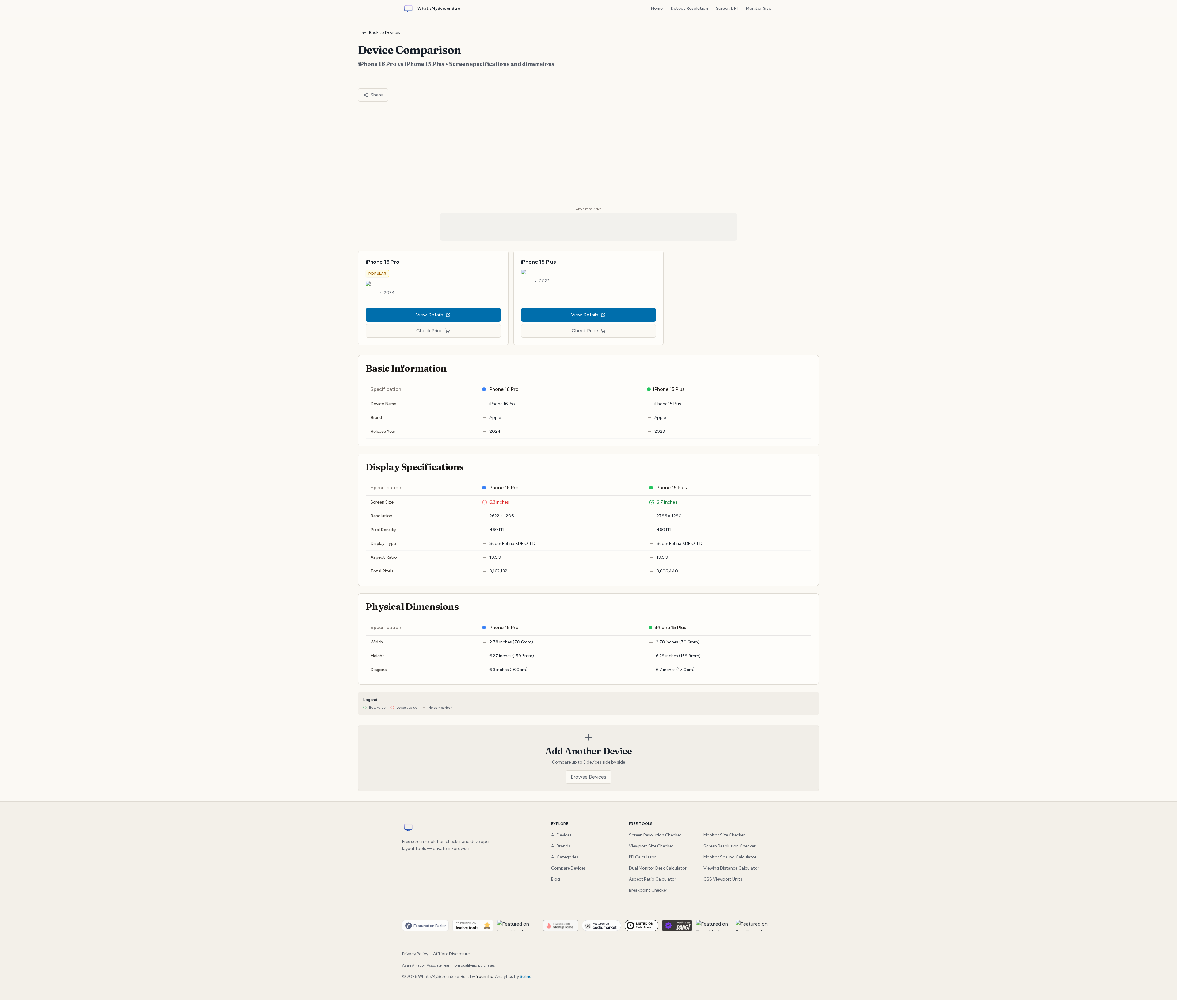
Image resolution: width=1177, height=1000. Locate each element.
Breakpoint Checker (648, 890)
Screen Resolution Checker (655, 835)
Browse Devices (588, 777)
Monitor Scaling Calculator (729, 857)
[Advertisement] (588, 154)
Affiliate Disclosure (451, 954)
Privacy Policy (415, 954)
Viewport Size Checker (651, 846)
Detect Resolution (689, 8)
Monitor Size (758, 8)
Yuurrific (484, 976)
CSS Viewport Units (722, 879)
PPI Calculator (642, 857)
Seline (525, 976)
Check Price (429, 331)
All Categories (564, 857)
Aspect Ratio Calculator (652, 879)
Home (657, 8)
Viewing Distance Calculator (731, 868)
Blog (555, 879)
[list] (588, 925)
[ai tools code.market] (601, 925)
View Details (429, 315)
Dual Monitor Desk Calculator (658, 868)
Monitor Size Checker (724, 835)
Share (377, 95)
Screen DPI (727, 8)
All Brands (560, 846)
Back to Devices (384, 32)
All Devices (561, 835)
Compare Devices (568, 868)
